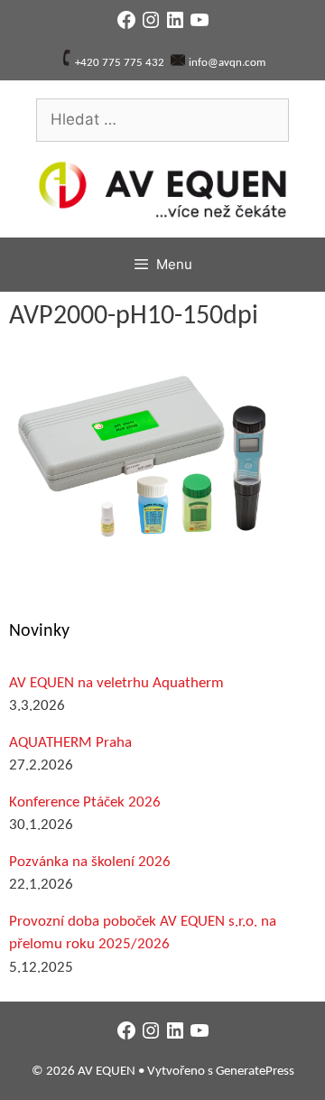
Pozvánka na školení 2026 (90, 862)
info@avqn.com (227, 63)
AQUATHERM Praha (70, 742)
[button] (144, 455)
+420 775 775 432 (119, 63)
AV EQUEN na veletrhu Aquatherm (116, 683)
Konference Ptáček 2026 (85, 802)
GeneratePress (255, 1071)
